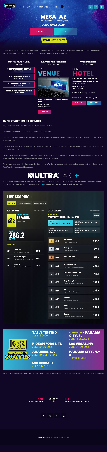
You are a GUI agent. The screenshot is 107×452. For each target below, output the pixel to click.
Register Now (41, 31)
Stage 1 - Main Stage (24, 203)
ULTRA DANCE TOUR (44, 437)
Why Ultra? (31, 7)
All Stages (11, 203)
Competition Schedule (19, 70)
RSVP (66, 31)
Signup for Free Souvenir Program (19, 91)
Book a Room (94, 102)
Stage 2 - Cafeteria (40, 203)
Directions (44, 112)
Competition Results (19, 84)
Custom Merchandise (19, 77)
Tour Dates (43, 7)
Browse (96, 215)
